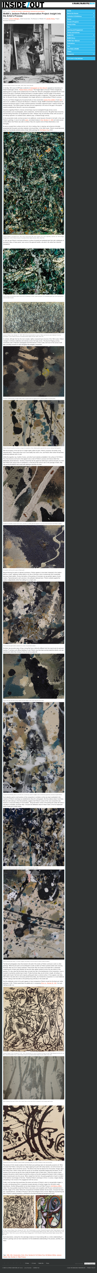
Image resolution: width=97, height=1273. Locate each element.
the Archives (79, 58)
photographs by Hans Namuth (39, 88)
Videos (69, 51)
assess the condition (49, 100)
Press (47, 1263)
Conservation (26, 11)
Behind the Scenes (17, 11)
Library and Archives (73, 32)
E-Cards (34, 1263)
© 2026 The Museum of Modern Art (76, 1267)
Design (69, 19)
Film (68, 27)
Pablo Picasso (22, 1257)
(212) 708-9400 (27, 1267)
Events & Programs (73, 22)
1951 (11, 1255)
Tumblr (15, 1263)
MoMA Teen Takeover (73, 41)
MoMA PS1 (70, 35)
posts (26, 120)
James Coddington (14, 19)
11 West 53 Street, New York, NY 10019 (12, 1267)
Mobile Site (41, 1263)
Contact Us (36, 1267)
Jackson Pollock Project (37, 11)
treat (60, 100)
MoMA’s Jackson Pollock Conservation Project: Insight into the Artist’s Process (32, 14)
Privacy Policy (91, 1267)
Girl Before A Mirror (50, 1255)
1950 (8, 1255)
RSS (22, 1263)
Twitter (6, 1263)
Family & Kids (71, 24)
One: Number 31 (12, 1257)
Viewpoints (70, 54)
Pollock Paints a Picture (26, 90)
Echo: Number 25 (30, 1255)
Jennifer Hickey (50, 19)
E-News (27, 1263)
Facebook (2, 1263)
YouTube (10, 1263)
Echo (22, 1255)
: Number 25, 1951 (51, 983)
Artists (69, 11)
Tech (68, 46)
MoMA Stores (71, 38)
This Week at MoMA (73, 49)
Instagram (18, 1263)
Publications (71, 43)
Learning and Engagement (75, 30)
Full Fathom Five (40, 1255)
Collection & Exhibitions (74, 16)
